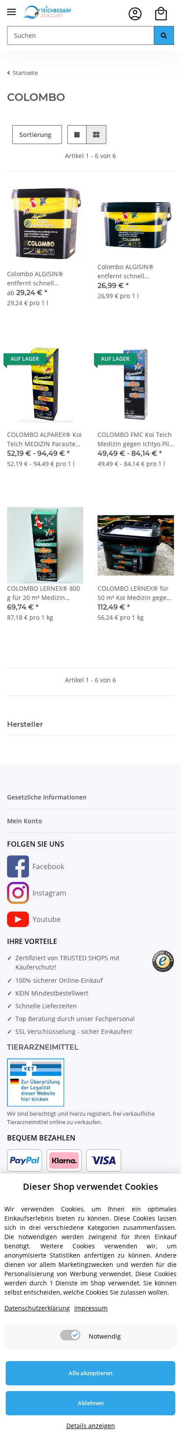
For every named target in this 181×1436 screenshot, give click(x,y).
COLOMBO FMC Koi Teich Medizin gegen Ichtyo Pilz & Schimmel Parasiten (135, 439)
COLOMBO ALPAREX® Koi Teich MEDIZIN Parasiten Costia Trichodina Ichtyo (44, 439)
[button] (135, 14)
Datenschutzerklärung (37, 1308)
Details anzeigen (90, 1425)
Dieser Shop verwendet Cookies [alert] (90, 1186)
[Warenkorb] (161, 14)
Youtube (47, 919)
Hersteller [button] (25, 724)
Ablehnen (91, 1403)
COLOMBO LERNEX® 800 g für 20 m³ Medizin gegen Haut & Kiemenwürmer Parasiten (44, 593)
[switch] (70, 1335)
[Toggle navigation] (11, 8)
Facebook (48, 866)
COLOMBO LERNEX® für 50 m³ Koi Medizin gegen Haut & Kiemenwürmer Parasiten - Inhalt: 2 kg (134, 593)
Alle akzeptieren (90, 1373)
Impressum (91, 1308)
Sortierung (35, 134)
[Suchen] (164, 35)
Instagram (49, 893)
